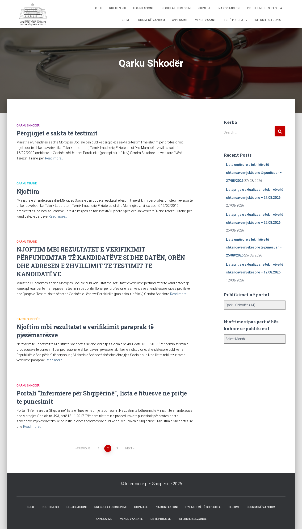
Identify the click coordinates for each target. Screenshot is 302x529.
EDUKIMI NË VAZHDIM (151, 20)
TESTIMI (124, 20)
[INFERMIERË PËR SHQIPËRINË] (32, 14)
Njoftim (28, 191)
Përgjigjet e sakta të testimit (57, 133)
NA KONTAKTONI (229, 8)
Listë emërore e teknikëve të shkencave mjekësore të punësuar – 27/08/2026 (254, 172)
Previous (83, 448)
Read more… (54, 158)
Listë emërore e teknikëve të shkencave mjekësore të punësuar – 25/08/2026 (254, 247)
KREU (98, 8)
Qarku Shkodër (28, 125)
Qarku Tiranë (27, 183)
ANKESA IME (180, 20)
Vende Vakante (206, 20)
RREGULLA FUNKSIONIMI (175, 8)
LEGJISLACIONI (143, 8)
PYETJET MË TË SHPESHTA (264, 8)
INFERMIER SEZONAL (268, 20)
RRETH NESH (117, 8)
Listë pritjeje (234, 20)
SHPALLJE (204, 8)
